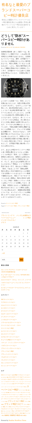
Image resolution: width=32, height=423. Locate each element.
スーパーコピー (19, 383)
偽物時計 (7, 415)
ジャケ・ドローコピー (20, 381)
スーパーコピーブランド (11, 386)
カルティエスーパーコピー (9, 314)
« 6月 (3, 253)
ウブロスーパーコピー (8, 302)
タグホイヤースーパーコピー (10, 337)
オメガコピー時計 (5, 377)
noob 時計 (15, 375)
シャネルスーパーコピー (9, 319)
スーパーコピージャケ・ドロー (11, 325)
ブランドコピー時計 (24, 206)
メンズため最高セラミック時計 (23, 215)
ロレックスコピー (7, 411)
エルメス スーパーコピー (9, 305)
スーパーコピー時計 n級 (24, 390)
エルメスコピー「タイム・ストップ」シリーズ (16, 280)
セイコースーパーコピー (9, 331)
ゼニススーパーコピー (8, 334)
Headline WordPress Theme (17, 420)
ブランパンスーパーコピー (9, 354)
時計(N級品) (23, 415)
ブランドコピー (25, 398)
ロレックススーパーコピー (9, 363)
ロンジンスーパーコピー (9, 366)
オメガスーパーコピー (8, 308)
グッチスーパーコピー (8, 317)
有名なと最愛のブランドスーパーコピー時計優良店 (16, 10)
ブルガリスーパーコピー (9, 357)
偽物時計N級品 (15, 415)
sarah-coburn (20, 47)
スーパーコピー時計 (12, 203)
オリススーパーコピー (8, 311)
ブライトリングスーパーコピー (11, 348)
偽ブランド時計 (18, 413)
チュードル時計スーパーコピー (11, 340)
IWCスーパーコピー (7, 299)
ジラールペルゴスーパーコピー (11, 322)
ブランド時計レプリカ (10, 406)
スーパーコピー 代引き (21, 386)
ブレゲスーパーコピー (8, 360)
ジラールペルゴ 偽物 (10, 383)
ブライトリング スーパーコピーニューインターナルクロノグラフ (8, 218)
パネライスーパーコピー (9, 345)
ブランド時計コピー (13, 404)
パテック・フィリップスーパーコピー (13, 342)
